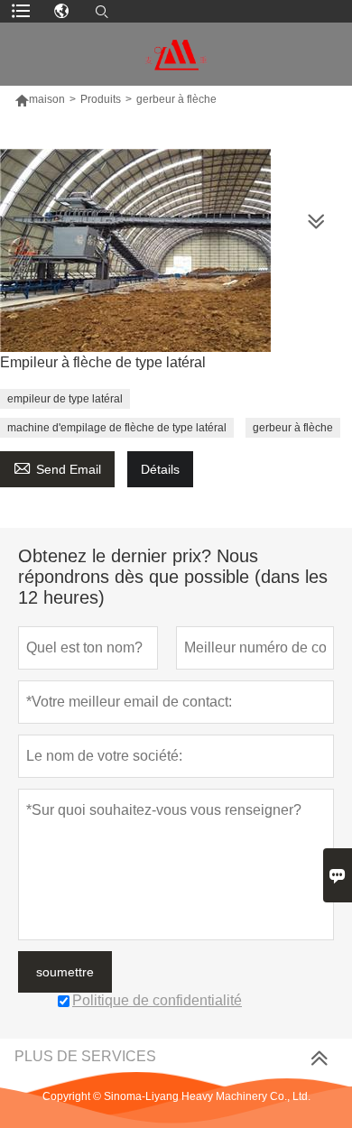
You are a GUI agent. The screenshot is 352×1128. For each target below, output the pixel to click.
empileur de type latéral (65, 399)
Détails (160, 469)
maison (47, 99)
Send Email (57, 467)
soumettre (65, 972)
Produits (100, 99)
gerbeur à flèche (293, 427)
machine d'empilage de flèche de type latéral (117, 427)
